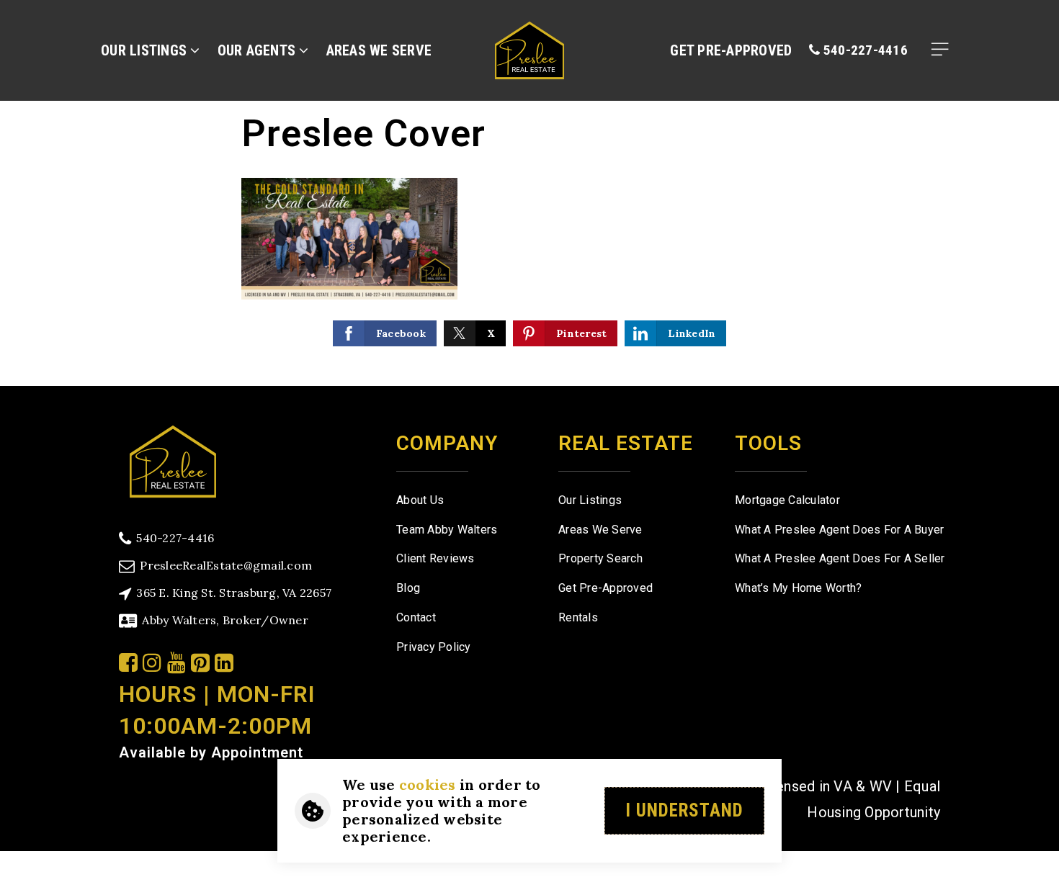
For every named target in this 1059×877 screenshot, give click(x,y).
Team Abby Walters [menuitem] (446, 529)
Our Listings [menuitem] (145, 50)
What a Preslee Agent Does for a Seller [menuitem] (840, 558)
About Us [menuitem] (420, 500)
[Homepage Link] (529, 49)
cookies (427, 784)
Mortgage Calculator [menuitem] (787, 500)
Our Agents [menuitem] (259, 50)
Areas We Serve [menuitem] (379, 50)
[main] (529, 193)
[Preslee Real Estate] (173, 460)
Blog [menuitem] (408, 588)
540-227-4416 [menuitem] (864, 50)
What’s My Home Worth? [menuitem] (798, 588)
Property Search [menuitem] (600, 558)
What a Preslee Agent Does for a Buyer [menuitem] (839, 529)
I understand (684, 810)
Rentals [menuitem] (578, 617)
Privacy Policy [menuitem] (433, 647)
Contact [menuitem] (416, 617)
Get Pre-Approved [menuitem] (731, 50)
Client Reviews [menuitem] (435, 558)
